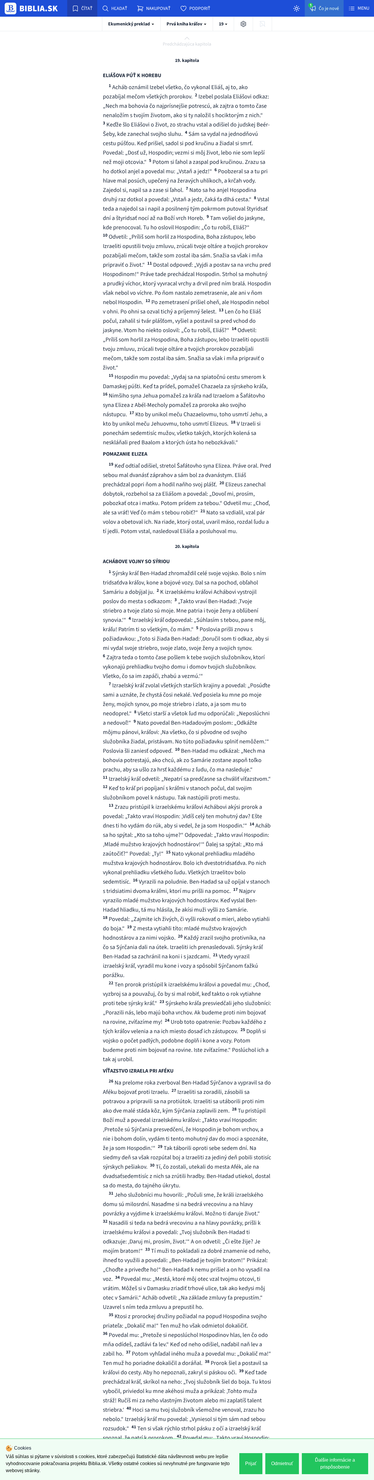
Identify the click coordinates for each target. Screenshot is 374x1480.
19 (221, 24)
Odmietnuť (282, 1463)
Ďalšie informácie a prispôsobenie (335, 1463)
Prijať (251, 1463)
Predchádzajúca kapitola (187, 44)
